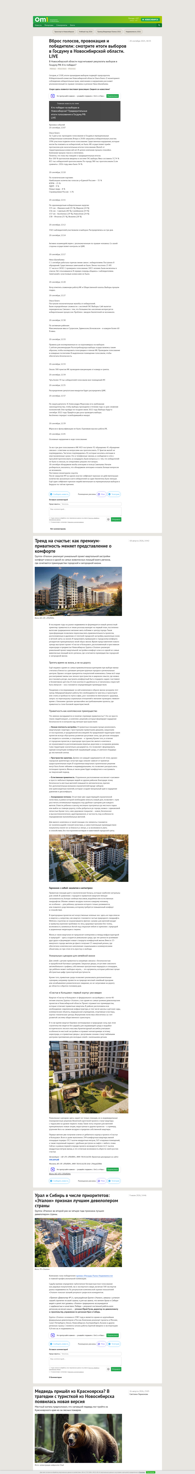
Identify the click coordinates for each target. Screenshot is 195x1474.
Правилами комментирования (76, 522)
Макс (103, 494)
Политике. (142, 1472)
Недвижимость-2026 (133, 32)
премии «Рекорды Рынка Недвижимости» (94, 1275)
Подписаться (112, 96)
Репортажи (49, 25)
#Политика (71, 69)
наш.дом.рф (54, 1159)
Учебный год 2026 (85, 32)
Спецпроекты (61, 25)
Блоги (72, 25)
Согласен (150, 1472)
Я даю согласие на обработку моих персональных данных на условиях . (74, 518)
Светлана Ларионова (138, 1394)
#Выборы (53, 69)
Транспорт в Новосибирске (64, 32)
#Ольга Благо (62, 69)
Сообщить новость (60, 494)
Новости (38, 25)
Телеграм (115, 494)
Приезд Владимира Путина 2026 (109, 32)
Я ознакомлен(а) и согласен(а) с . (67, 522)
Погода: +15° (133, 19)
